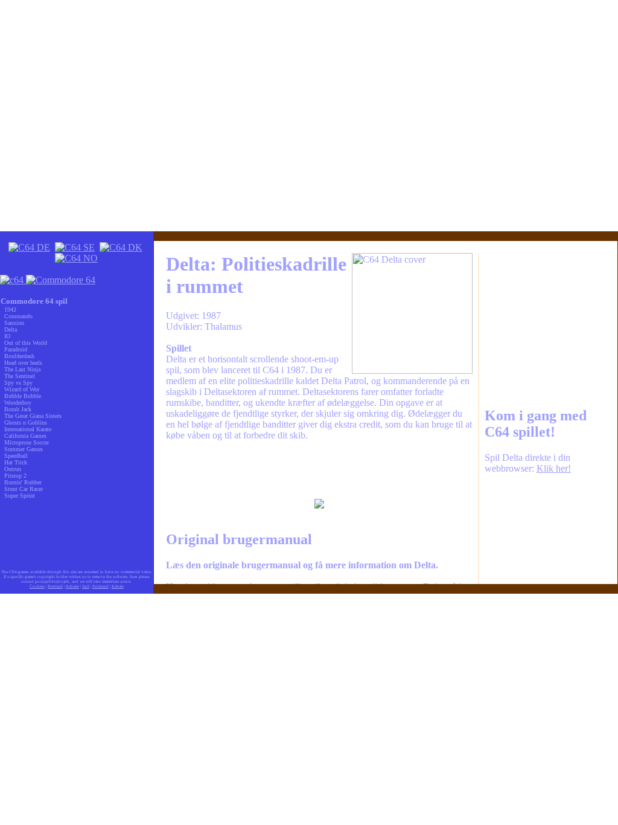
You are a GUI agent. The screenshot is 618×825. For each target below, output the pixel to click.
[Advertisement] (319, 470)
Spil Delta (504, 457)
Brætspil (55, 586)
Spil (85, 586)
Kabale (118, 586)
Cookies (37, 586)
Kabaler (72, 586)
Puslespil (100, 586)
